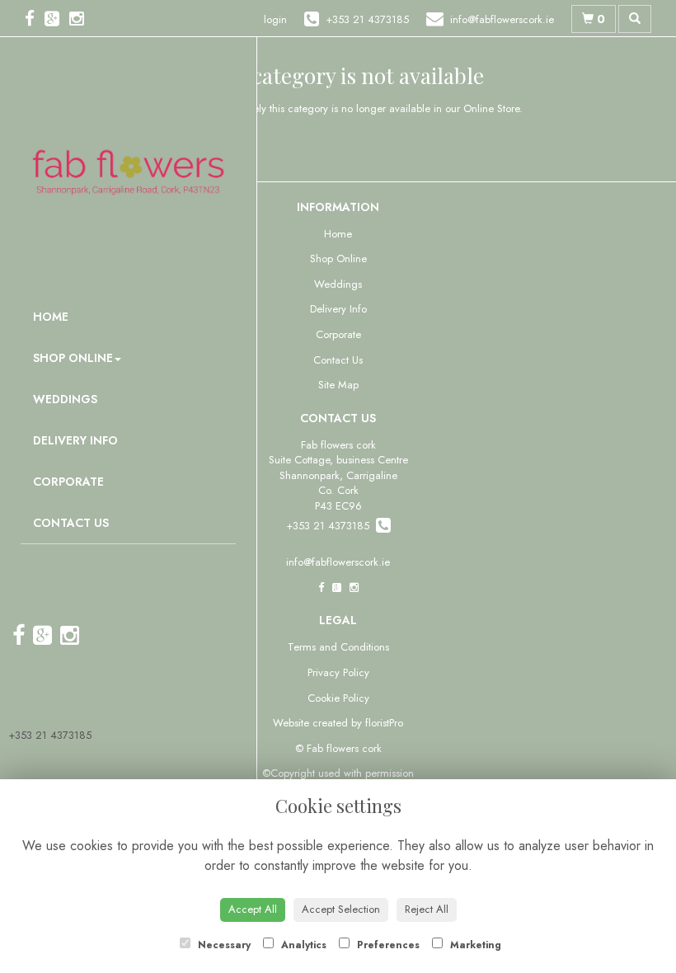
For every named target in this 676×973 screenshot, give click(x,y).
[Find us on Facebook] (35, 19)
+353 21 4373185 (50, 735)
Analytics (302, 945)
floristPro (384, 723)
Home (50, 316)
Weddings (65, 399)
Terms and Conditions (338, 647)
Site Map (338, 384)
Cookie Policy (338, 698)
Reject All (426, 909)
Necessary (223, 945)
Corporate (68, 481)
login (275, 19)
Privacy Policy (338, 672)
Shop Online (73, 358)
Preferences (387, 945)
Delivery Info (75, 440)
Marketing (474, 945)
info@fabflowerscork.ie (338, 562)
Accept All (252, 909)
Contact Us (71, 523)
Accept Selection (341, 909)
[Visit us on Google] (57, 19)
